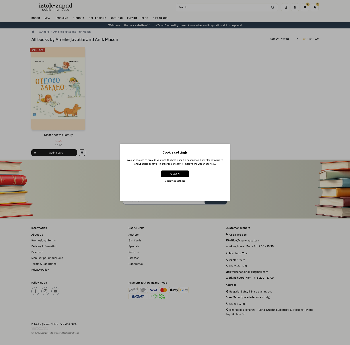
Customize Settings (175, 180)
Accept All (175, 173)
